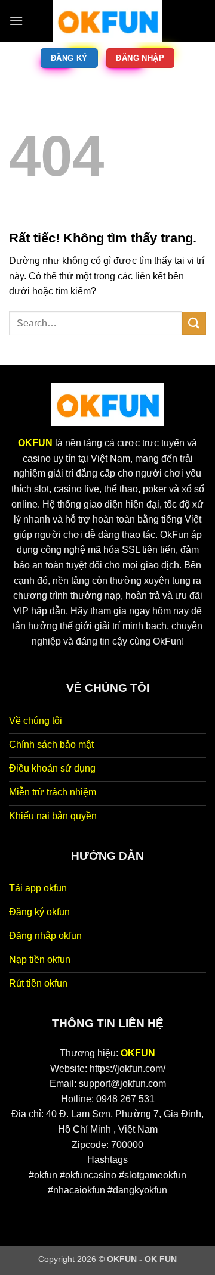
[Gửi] (194, 323)
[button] (16, 20)
